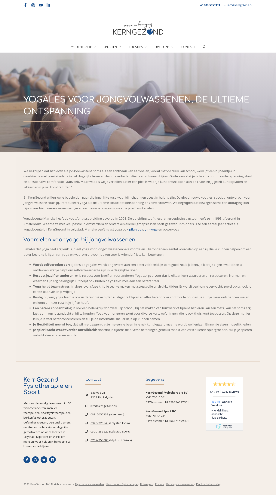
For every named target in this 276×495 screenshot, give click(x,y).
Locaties (136, 47)
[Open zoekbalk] (204, 47)
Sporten (110, 47)
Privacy (159, 484)
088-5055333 (99, 414)
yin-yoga (151, 229)
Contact (188, 47)
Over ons (162, 47)
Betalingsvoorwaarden (180, 484)
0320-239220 (99, 431)
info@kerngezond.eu (103, 406)
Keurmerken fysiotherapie (122, 484)
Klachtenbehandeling (208, 484)
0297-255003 (99, 440)
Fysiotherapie (81, 47)
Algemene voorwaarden (89, 484)
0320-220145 (99, 423)
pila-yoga (136, 229)
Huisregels (146, 484)
